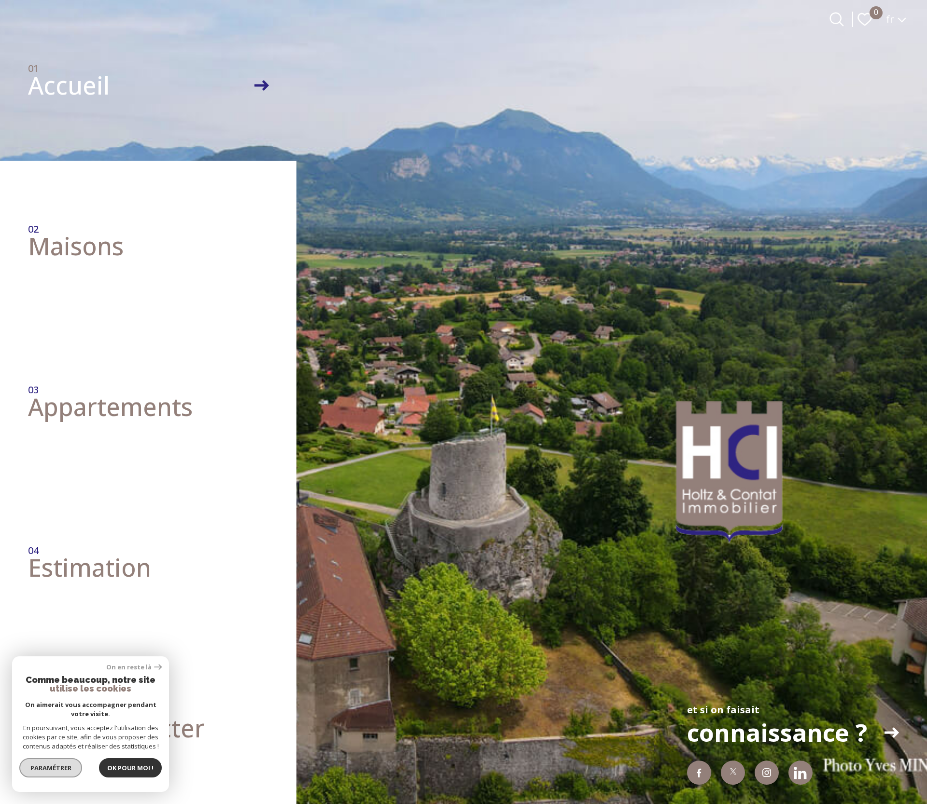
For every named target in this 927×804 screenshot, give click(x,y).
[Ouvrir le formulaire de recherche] (836, 19)
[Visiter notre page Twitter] (733, 773)
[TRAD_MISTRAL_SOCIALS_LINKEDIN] (800, 773)
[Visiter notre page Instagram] (767, 773)
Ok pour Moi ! (130, 767)
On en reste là (129, 667)
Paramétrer (50, 767)
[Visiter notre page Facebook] (699, 773)
